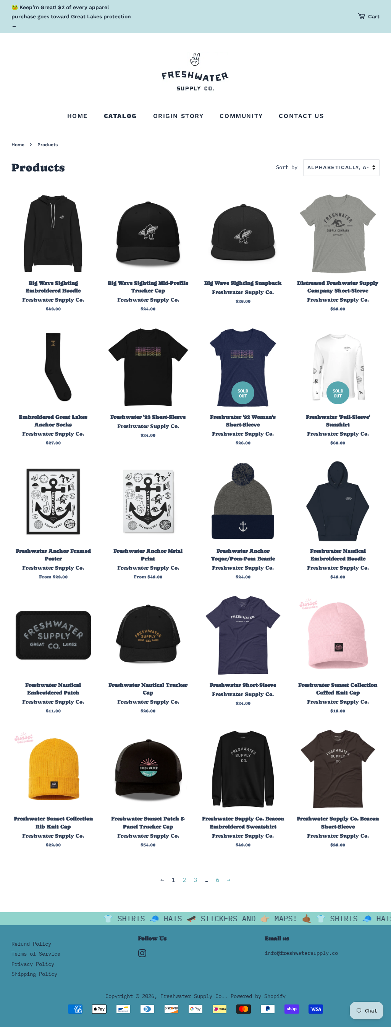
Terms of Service (35, 953)
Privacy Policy (32, 964)
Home (77, 115)
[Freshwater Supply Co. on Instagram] (142, 954)
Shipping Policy (34, 973)
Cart (374, 16)
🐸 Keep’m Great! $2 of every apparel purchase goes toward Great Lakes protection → (71, 16)
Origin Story (178, 115)
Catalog (120, 115)
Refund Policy (31, 943)
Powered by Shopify (258, 996)
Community (241, 115)
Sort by (286, 167)
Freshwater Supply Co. (192, 996)
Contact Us (301, 115)
